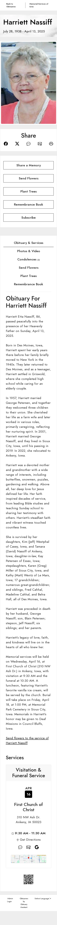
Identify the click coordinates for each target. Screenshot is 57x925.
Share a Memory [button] (28, 165)
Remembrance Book (28, 284)
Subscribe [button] (28, 217)
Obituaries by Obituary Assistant (24, 902)
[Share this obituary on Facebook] (6, 143)
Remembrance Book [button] (28, 204)
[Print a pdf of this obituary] (51, 143)
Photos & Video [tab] (28, 251)
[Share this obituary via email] (40, 143)
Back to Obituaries (11, 5)
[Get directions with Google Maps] (20, 847)
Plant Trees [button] (28, 191)
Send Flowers (28, 267)
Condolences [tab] (28, 259)
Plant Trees (28, 276)
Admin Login (10, 900)
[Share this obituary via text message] (28, 143)
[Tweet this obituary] (17, 143)
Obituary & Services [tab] (28, 243)
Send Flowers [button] (28, 178)
